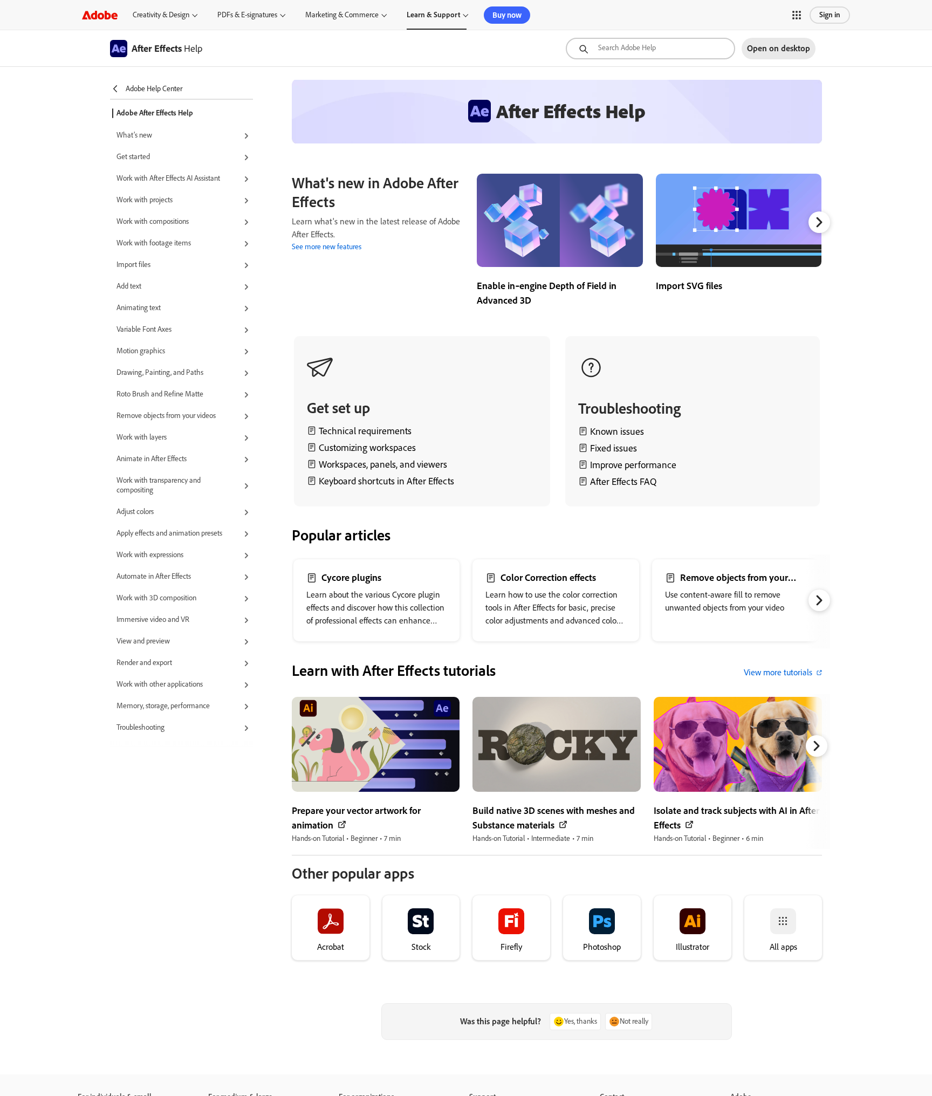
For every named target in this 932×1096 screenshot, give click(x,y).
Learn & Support (433, 14)
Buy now (507, 15)
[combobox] (650, 48)
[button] (796, 15)
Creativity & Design (161, 14)
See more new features (326, 246)
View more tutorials (778, 672)
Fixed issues (613, 448)
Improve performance (633, 465)
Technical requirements (365, 431)
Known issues (617, 431)
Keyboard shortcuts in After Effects (386, 481)
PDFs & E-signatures (247, 14)
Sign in (829, 14)
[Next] (819, 222)
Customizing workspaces (367, 448)
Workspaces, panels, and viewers (383, 464)
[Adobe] (100, 15)
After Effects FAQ (623, 482)
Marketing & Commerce (342, 14)
